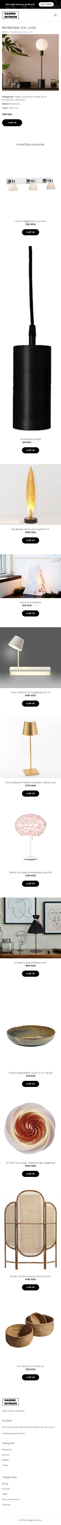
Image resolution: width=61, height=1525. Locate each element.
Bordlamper (8, 99)
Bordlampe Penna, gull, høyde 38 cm (30, 529)
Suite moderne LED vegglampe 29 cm (30, 692)
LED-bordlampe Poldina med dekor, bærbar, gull (30, 782)
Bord (43, 96)
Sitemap (6, 1504)
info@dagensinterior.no (13, 1433)
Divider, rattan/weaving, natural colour (30, 1276)
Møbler (18, 96)
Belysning (27, 96)
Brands (36, 96)
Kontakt (6, 1489)
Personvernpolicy (10, 1499)
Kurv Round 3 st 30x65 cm (30, 1366)
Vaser (5, 1465)
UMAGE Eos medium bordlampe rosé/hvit (30, 872)
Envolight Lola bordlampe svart (30, 962)
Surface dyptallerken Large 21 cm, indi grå (30, 1072)
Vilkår (5, 1494)
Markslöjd (20, 99)
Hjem (4, 32)
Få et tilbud (46, 4)
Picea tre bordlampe (30, 602)
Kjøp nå (12, 122)
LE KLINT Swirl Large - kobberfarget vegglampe (30, 1162)
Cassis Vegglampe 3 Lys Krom (30, 221)
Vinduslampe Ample (30, 439)
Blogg (5, 1483)
